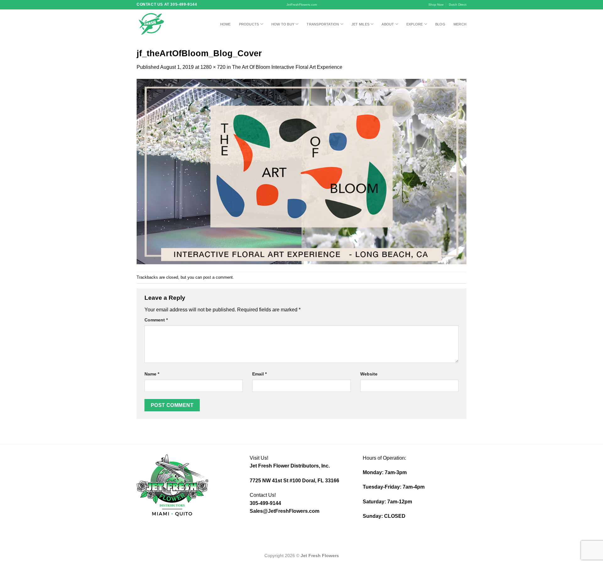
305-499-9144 (265, 503)
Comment (156, 319)
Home (225, 24)
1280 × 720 (212, 67)
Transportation (323, 24)
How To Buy (282, 24)
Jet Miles (360, 24)
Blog (440, 24)
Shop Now (435, 4)
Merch (460, 24)
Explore (414, 24)
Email (259, 373)
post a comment (218, 277)
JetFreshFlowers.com (301, 4)
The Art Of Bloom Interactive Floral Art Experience (287, 67)
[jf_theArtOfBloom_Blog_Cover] (301, 171)
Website (369, 373)
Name (151, 373)
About (388, 24)
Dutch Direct (457, 4)
